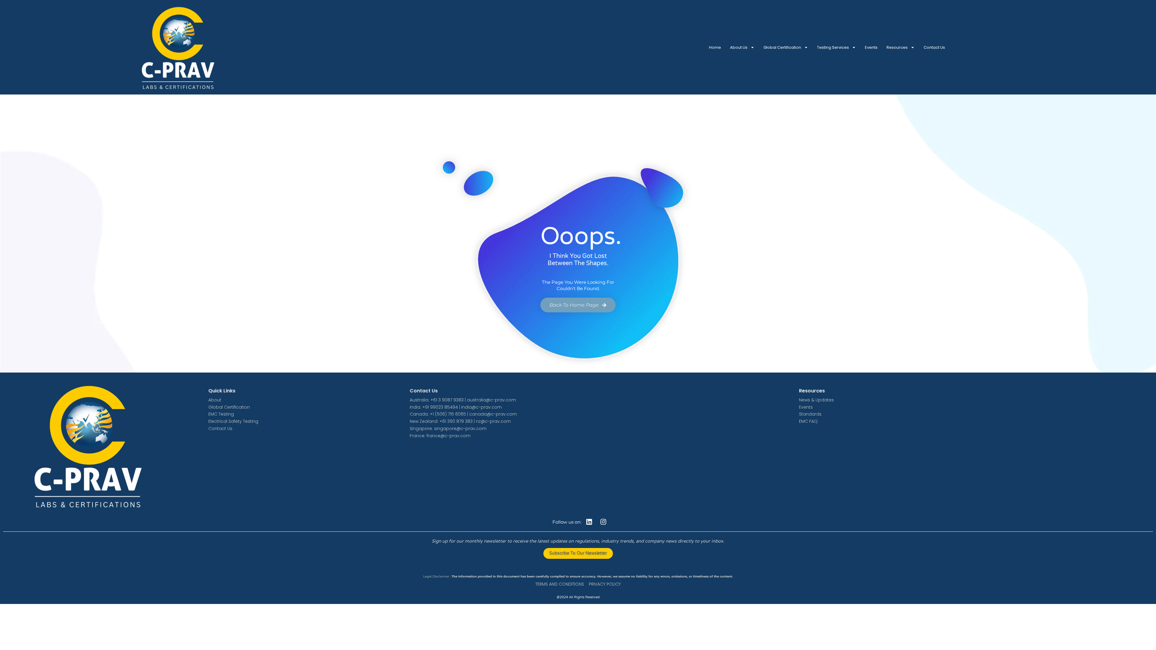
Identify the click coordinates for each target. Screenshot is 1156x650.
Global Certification (782, 47)
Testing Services (833, 47)
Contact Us (934, 47)
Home (715, 47)
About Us (738, 47)
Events (871, 47)
